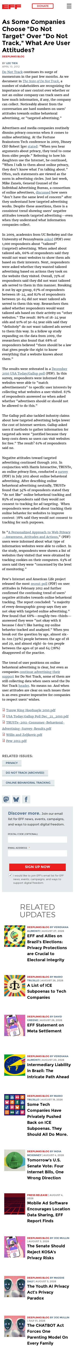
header (23, 686)
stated (32, 146)
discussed (43, 192)
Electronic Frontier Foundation (12, 6)
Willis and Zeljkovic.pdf (24, 735)
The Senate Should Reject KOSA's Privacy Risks (46, 1252)
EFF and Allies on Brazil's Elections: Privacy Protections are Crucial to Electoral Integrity (47, 947)
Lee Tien (12, 63)
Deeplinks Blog (38, 927)
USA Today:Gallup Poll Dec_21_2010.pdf (37, 716)
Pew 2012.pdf (16, 741)
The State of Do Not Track (41, 81)
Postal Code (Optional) (23, 834)
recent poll (39, 584)
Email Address (17, 847)
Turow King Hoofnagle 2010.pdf (30, 710)
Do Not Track (12, 72)
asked (48, 239)
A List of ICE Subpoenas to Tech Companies (46, 991)
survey (63, 472)
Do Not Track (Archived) (25, 772)
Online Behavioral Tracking (28, 782)
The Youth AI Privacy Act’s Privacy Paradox (48, 1292)
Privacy (12, 763)
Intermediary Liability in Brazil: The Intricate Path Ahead (49, 1070)
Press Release (37, 1195)
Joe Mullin (61, 1238)
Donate (43, 5)
